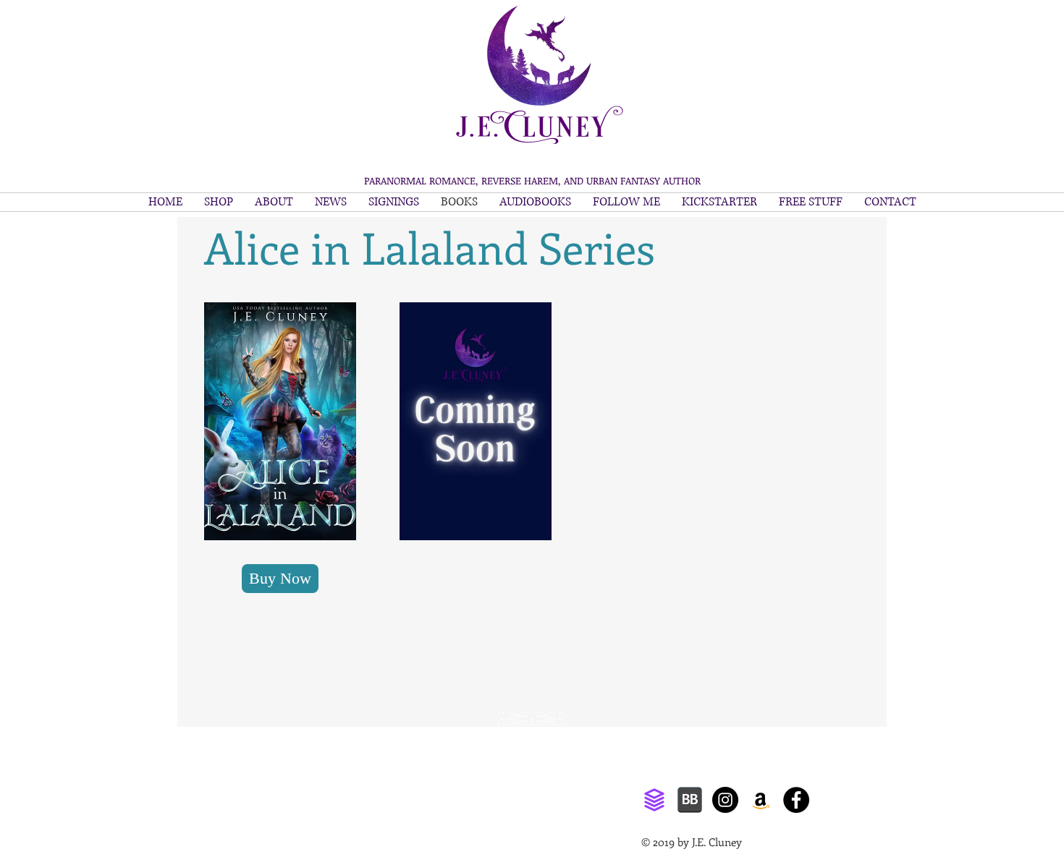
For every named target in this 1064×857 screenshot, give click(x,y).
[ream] (654, 800)
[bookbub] (690, 800)
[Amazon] (761, 800)
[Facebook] (796, 800)
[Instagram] (725, 800)
